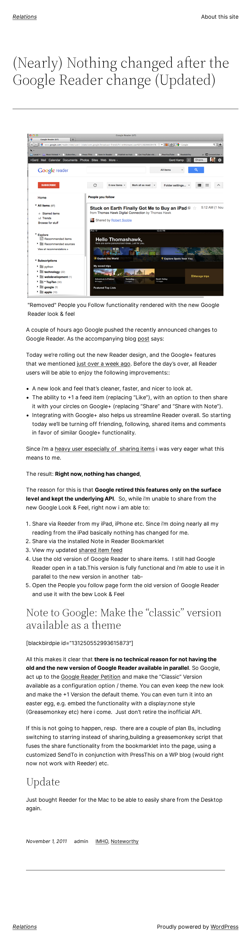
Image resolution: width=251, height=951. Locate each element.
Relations (25, 16)
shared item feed (100, 550)
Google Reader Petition (91, 676)
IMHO (102, 841)
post (143, 338)
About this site (219, 16)
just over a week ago (103, 363)
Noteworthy (125, 841)
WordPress (224, 926)
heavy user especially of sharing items (105, 449)
